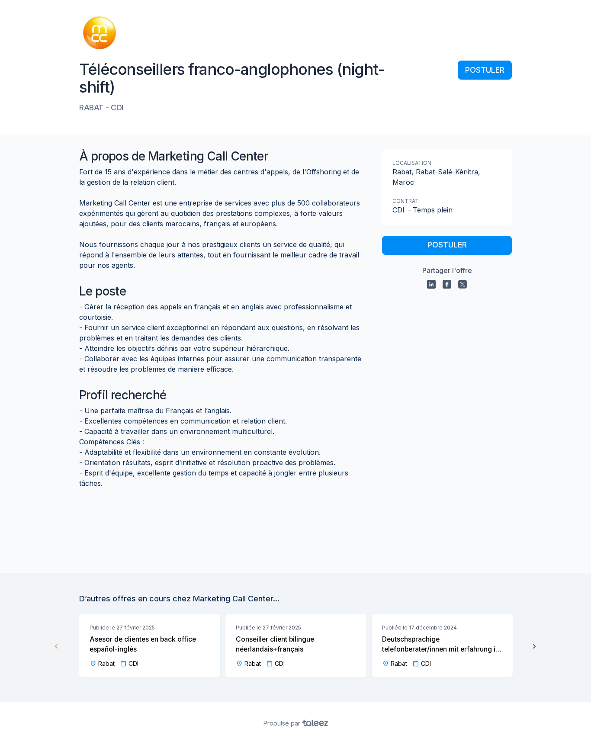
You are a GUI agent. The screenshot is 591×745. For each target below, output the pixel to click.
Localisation (411, 163)
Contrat (405, 201)
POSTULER (484, 69)
